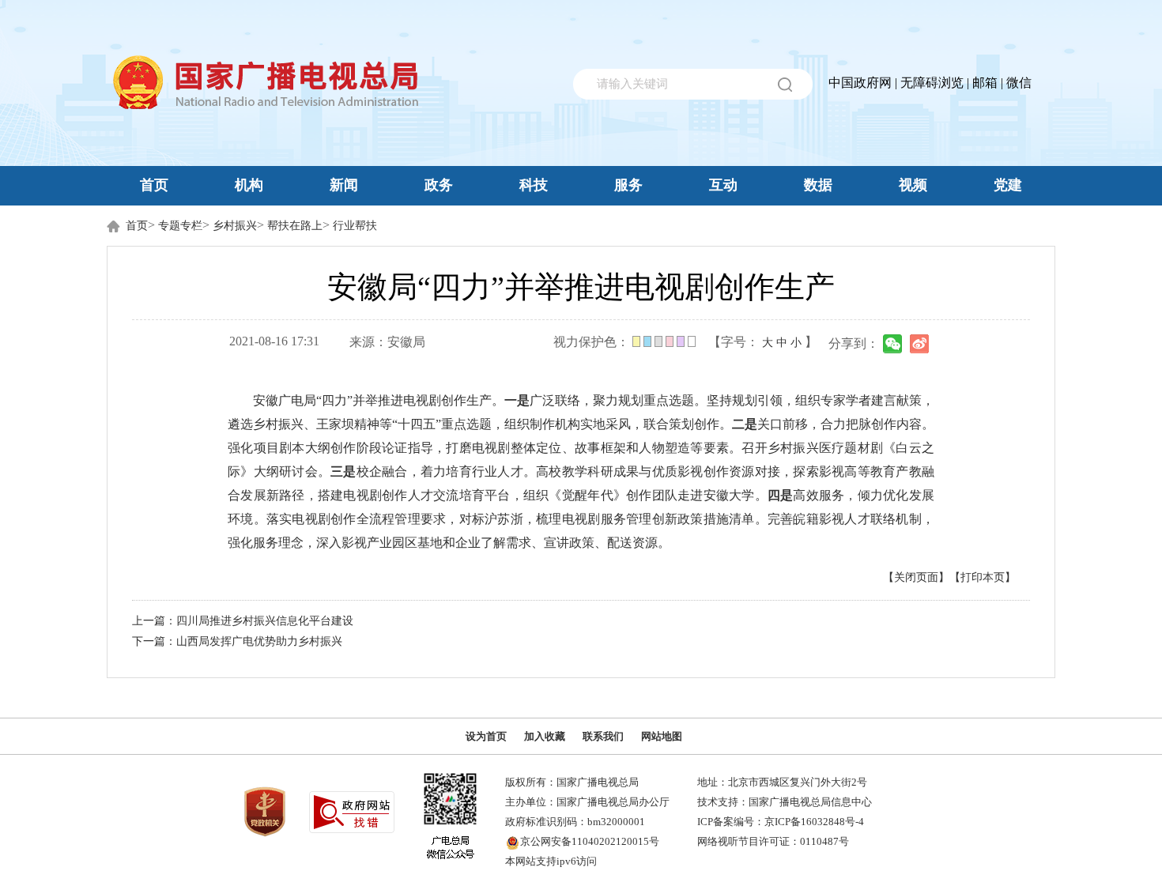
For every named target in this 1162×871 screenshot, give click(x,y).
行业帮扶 (355, 226)
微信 (1019, 82)
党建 (1008, 185)
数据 (818, 185)
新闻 (344, 185)
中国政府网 (860, 82)
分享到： (853, 343)
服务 (628, 185)
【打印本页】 (982, 577)
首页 (154, 185)
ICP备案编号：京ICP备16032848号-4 (780, 822)
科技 (533, 185)
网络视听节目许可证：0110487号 (773, 841)
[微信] (892, 343)
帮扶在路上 (295, 226)
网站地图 (661, 736)
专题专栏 (180, 226)
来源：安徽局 (387, 342)
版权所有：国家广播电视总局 (572, 782)
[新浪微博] (919, 343)
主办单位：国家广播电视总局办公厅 (587, 802)
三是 (343, 471)
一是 (517, 400)
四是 (781, 495)
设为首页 (486, 736)
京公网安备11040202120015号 (589, 841)
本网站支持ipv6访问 (551, 861)
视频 (913, 185)
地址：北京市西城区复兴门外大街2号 (782, 782)
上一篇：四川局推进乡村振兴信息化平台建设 (242, 621)
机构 (249, 185)
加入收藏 (544, 736)
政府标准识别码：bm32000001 (575, 822)
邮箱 (985, 82)
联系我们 (603, 736)
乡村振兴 (235, 226)
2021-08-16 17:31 (274, 341)
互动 (723, 185)
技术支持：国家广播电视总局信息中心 (784, 802)
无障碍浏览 (932, 82)
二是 (744, 424)
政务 (438, 185)
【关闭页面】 (916, 577)
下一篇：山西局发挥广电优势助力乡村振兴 (237, 641)
